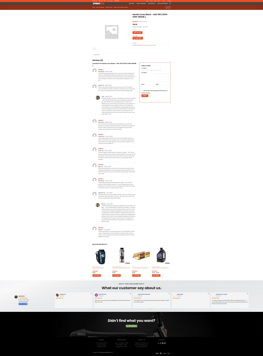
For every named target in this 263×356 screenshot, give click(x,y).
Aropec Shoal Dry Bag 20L (97, 268)
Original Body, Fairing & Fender (121, 7)
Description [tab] (96, 54)
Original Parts (108, 7)
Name (143, 84)
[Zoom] (94, 49)
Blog (147, 1)
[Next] (170, 263)
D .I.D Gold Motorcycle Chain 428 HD (140, 268)
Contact (151, 1)
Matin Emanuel (63, 294)
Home (93, 7)
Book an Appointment (141, 346)
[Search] (170, 3)
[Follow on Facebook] (158, 343)
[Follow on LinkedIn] (162, 343)
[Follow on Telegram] (165, 343)
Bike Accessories (141, 3)
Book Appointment (163, 3)
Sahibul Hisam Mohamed (104, 294)
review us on (22, 304)
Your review (144, 72)
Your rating (144, 68)
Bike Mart (131, 3)
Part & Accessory (100, 7)
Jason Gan (218, 294)
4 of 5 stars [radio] (152, 70)
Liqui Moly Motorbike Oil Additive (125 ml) (121, 268)
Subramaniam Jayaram (182, 294)
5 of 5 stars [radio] (158, 70)
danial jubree (140, 294)
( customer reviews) (142, 21)
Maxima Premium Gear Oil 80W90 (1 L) (160, 268)
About (155, 1)
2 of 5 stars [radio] (144, 70)
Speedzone (21, 296)
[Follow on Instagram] (160, 343)
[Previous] (93, 263)
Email (157, 84)
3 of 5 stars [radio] (148, 70)
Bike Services (151, 3)
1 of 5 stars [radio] (142, 70)
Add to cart (137, 32)
